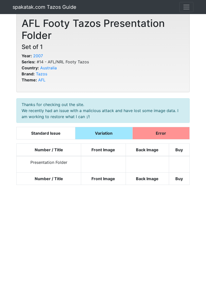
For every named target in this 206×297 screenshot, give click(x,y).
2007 (38, 55)
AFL (41, 79)
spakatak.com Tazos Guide (44, 7)
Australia (48, 67)
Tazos (41, 73)
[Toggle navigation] (186, 7)
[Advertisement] (103, 241)
